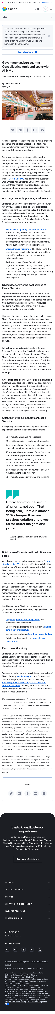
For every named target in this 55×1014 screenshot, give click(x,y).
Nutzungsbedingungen (21, 962)
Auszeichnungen (13, 918)
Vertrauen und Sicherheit (18, 904)
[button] (49, 36)
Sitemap (8, 965)
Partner (9, 897)
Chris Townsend (12, 83)
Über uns (9, 883)
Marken (8, 962)
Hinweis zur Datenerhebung (15, 1002)
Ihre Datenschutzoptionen (37, 1002)
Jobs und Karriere (14, 890)
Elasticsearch (35, 843)
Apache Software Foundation (16, 995)
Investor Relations (15, 911)
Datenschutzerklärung (39, 962)
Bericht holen (47, 2)
